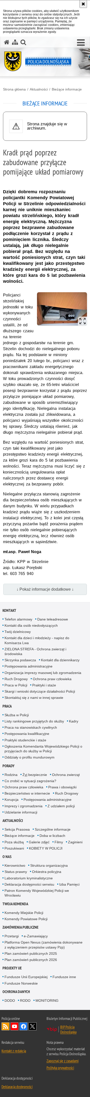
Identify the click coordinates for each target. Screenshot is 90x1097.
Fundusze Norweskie (21, 983)
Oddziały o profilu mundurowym (29, 757)
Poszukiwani (14, 848)
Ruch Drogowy (16, 679)
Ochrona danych (16, 991)
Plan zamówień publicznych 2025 (30, 953)
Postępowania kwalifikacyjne (26, 734)
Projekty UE (12, 968)
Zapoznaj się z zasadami (62, 1060)
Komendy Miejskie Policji (23, 913)
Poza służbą (14, 842)
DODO (9, 1000)
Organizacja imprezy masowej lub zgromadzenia (42, 673)
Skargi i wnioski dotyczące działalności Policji (39, 691)
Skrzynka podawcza (20, 660)
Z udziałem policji (61, 806)
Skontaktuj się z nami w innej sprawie (33, 698)
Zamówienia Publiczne (20, 927)
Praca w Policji (15, 685)
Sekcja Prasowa (17, 829)
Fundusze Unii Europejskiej (26, 977)
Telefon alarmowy (18, 619)
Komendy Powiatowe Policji (26, 919)
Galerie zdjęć (39, 842)
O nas (7, 856)
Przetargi (11, 936)
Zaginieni (75, 842)
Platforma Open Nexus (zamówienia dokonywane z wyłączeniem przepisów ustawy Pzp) (43, 944)
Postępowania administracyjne (28, 666)
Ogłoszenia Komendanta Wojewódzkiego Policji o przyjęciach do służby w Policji (43, 748)
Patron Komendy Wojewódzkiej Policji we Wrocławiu (36, 893)
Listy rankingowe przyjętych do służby (34, 721)
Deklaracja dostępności (17, 1086)
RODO (25, 1000)
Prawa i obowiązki (62, 787)
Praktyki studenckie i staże (25, 740)
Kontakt (9, 610)
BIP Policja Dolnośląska (68, 1029)
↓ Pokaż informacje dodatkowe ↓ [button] (45, 589)
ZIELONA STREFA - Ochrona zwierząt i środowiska (35, 651)
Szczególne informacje (52, 829)
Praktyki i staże (44, 685)
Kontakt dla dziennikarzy (60, 660)
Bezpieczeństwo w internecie (27, 793)
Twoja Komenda (15, 903)
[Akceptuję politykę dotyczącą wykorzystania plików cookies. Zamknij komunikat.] (83, 4)
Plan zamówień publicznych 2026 (30, 960)
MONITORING (47, 1000)
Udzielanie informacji (20, 812)
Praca (7, 706)
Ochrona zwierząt (66, 775)
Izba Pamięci (69, 884)
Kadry (73, 721)
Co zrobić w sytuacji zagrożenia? (30, 781)
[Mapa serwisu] (15, 42)
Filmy (58, 842)
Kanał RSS (6, 1026)
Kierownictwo (14, 865)
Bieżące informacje (67, 89)
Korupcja (11, 800)
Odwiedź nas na (14, 1026)
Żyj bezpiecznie (34, 775)
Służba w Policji (16, 715)
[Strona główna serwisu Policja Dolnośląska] (7, 42)
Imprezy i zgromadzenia (23, 806)
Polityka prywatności (60, 1067)
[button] (23, 42)
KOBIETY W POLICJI (45, 848)
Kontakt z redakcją (14, 1050)
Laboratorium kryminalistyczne (28, 878)
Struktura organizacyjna (49, 865)
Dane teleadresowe (52, 619)
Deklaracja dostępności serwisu (29, 884)
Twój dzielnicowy (17, 632)
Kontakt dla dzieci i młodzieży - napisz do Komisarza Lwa (36, 640)
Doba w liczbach (52, 836)
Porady (8, 765)
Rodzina (11, 775)
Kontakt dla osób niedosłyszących (31, 625)
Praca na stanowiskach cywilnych (30, 727)
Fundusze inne (64, 977)
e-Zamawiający (36, 936)
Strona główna (14, 89)
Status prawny (15, 872)
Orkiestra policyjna (46, 872)
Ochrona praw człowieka (52, 679)
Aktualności (39, 89)
